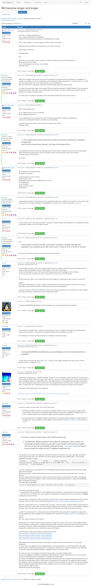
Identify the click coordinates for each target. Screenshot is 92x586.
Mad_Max (5, 432)
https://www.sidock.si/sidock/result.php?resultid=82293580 (35, 533)
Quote (42, 71)
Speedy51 (5, 345)
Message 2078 (21, 105)
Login (86, 2)
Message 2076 (21, 75)
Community (37, 2)
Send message (6, 33)
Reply (37, 71)
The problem (68, 446)
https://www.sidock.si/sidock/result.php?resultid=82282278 (35, 537)
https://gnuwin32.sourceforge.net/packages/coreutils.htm (68, 501)
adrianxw (6, 372)
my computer (77, 203)
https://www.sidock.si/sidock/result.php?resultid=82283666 (35, 535)
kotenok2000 (5, 301)
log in (19, 23)
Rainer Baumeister (9, 30)
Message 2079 (21, 134)
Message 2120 (21, 345)
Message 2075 (21, 29)
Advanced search (6, 14)
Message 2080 (21, 167)
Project (18, 2)
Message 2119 (21, 326)
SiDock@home (8, 2)
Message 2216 (21, 403)
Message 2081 (21, 197)
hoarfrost (4, 75)
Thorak (4, 263)
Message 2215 (21, 372)
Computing (27, 2)
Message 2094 (21, 218)
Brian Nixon (5, 403)
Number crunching (17, 18)
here (70, 420)
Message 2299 (21, 432)
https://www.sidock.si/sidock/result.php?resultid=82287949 (35, 539)
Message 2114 (21, 301)
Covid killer (5, 326)
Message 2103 (21, 263)
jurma (3, 219)
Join (81, 2)
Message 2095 (21, 237)
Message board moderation (8, 20)
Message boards (6, 18)
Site (46, 2)
